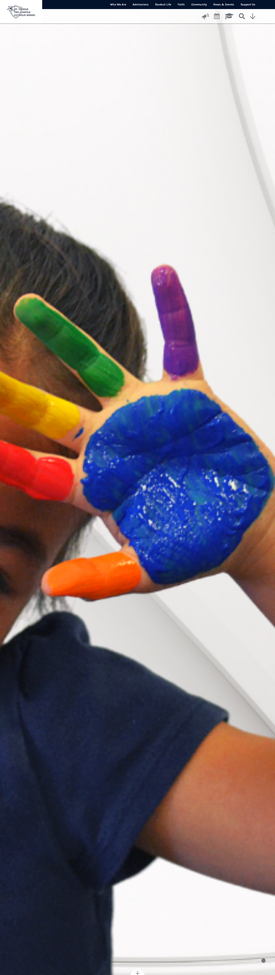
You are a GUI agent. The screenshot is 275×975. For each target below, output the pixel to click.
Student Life (163, 4)
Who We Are (118, 4)
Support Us (248, 4)
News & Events (223, 4)
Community (199, 4)
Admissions (140, 4)
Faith (181, 4)
